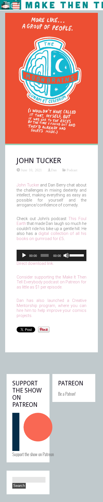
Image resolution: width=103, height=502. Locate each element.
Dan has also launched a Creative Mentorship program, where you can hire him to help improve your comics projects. (51, 308)
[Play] (24, 255)
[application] (51, 255)
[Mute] (66, 255)
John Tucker (28, 185)
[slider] (77, 255)
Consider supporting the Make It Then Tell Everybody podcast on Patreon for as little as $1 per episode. (51, 282)
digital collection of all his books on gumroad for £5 (51, 236)
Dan (54, 170)
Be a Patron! (67, 394)
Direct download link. (35, 263)
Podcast (72, 170)
